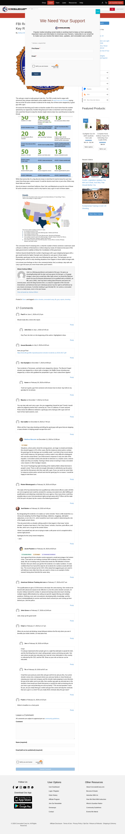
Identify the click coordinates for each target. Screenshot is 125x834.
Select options (89, 147)
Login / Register (54, 791)
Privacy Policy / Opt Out (80, 823)
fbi (55, 299)
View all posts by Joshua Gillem (27, 292)
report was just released (60, 100)
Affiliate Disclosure (56, 823)
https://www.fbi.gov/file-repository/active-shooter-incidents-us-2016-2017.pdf (41, 353)
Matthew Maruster (30, 439)
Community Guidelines (93, 807)
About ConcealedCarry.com (95, 787)
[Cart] (106, 2)
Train (57, 3)
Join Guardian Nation (115, 3)
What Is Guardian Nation (94, 803)
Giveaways (52, 807)
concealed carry (49, 299)
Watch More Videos (95, 214)
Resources (73, 3)
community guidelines (52, 718)
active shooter (38, 299)
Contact (51, 811)
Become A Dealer (92, 791)
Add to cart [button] (102, 149)
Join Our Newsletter (55, 803)
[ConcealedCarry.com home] (14, 9)
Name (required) (21, 742)
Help (81, 3)
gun (58, 299)
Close (97, 11)
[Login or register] (102, 2)
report (62, 299)
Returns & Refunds (95, 823)
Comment (19, 721)
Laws (64, 3)
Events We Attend (92, 811)
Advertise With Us (92, 795)
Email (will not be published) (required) (29, 750)
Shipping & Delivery (109, 823)
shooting (67, 299)
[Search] (112, 9)
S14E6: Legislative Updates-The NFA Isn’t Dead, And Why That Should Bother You (94, 182)
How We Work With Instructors (96, 799)
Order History (53, 795)
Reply (72, 325)
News (24, 299)
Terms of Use (67, 823)
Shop (44, 3)
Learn (51, 3)
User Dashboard (54, 787)
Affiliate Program (54, 799)
